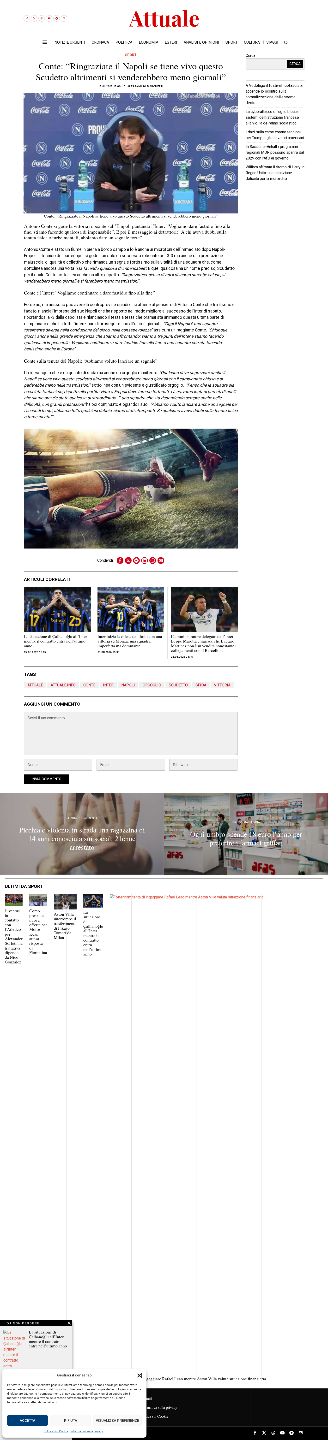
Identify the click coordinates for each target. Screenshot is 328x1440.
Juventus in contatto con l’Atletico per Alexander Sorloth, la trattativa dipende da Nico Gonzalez (14, 936)
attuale (35, 685)
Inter (108, 685)
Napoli (128, 685)
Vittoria (222, 685)
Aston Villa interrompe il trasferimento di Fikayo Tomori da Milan (65, 926)
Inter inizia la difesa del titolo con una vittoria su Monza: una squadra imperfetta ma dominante (129, 641)
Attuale (289, 193)
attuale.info (63, 685)
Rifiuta (70, 1420)
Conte (89, 685)
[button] (139, 1375)
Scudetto (178, 685)
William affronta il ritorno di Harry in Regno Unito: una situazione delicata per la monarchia (275, 173)
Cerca (250, 55)
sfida (200, 685)
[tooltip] (27, 18)
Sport (131, 55)
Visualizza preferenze (117, 1420)
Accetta (27, 1420)
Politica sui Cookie (56, 1431)
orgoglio (152, 685)
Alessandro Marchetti (145, 86)
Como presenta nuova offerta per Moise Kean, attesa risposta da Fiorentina (38, 932)
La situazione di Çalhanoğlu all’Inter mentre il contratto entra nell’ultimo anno (55, 641)
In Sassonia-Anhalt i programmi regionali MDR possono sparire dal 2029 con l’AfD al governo (275, 152)
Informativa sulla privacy (87, 1431)
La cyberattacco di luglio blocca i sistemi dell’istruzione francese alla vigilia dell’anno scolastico (273, 117)
